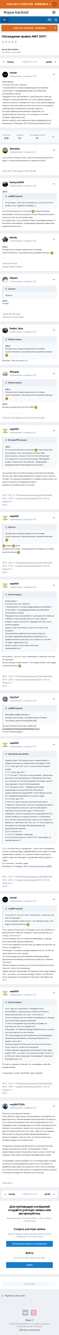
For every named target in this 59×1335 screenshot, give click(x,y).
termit (13, 72)
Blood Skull (13, 49)
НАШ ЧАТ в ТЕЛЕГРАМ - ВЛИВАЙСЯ (27, 4)
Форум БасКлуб (16, 12)
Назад (10, 62)
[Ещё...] (54, 74)
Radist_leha (16, 328)
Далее (49, 62)
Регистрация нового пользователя (29, 1244)
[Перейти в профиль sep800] (5, 431)
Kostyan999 (17, 182)
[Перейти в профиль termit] (5, 74)
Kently (13, 237)
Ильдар (14, 371)
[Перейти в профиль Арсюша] (5, 150)
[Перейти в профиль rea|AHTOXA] (5, 1106)
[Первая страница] (4, 62)
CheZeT (14, 697)
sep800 (14, 429)
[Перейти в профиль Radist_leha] (5, 330)
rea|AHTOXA (17, 1104)
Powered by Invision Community (29, 1326)
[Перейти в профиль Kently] (5, 239)
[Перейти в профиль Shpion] (5, 280)
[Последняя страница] (55, 62)
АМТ (19, 52)
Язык (28, 1320)
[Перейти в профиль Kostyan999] (5, 184)
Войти (30, 1265)
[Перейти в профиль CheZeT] (5, 699)
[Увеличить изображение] (33, 211)
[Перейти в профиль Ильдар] (5, 373)
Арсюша (15, 148)
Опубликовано (23, 76)
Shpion (14, 278)
